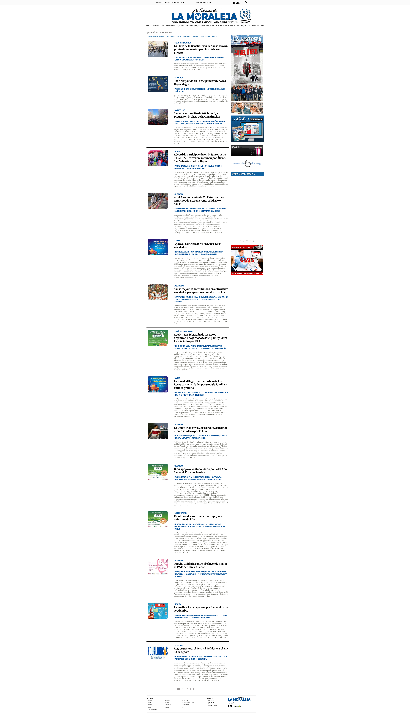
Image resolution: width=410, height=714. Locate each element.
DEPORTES (171, 26)
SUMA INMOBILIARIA (257, 26)
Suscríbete (180, 2)
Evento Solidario (205, 37)
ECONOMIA (167, 708)
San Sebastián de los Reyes (156, 37)
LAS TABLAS (150, 706)
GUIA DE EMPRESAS (152, 26)
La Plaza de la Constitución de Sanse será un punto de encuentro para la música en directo (201, 49)
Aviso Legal (230, 703)
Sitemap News (212, 706)
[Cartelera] (247, 151)
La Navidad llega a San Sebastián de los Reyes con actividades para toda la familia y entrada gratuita (200, 384)
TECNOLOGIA (168, 704)
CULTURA (209, 26)
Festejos (214, 37)
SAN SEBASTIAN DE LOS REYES (172, 706)
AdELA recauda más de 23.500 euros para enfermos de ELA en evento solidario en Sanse (199, 200)
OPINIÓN (167, 702)
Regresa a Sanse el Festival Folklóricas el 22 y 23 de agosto (201, 650)
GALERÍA (215, 26)
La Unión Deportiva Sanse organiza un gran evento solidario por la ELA (200, 429)
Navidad (195, 37)
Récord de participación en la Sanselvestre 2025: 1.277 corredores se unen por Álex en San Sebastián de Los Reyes (200, 157)
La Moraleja (184, 708)
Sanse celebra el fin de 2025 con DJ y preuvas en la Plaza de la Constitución (197, 114)
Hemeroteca (212, 702)
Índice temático (212, 704)
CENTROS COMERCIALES (187, 706)
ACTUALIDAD (164, 26)
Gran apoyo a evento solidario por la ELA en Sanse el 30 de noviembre (200, 470)
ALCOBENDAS (180, 26)
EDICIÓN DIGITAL (245, 26)
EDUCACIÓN (185, 700)
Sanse (179, 37)
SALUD (203, 26)
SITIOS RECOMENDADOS (226, 26)
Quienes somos (170, 2)
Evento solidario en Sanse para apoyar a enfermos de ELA (198, 517)
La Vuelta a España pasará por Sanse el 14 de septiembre (201, 608)
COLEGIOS (197, 26)
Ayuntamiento (171, 37)
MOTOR (236, 26)
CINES (191, 26)
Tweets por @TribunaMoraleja (247, 240)
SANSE (187, 26)
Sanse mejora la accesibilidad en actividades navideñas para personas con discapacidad (201, 290)
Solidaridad (186, 37)
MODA (149, 702)
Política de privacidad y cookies (236, 702)
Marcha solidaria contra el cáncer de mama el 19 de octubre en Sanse (200, 565)
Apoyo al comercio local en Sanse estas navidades (197, 245)
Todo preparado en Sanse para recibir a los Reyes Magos (200, 82)
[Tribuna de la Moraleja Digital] (247, 129)
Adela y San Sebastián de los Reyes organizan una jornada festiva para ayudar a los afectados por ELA (200, 338)
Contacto (159, 2)
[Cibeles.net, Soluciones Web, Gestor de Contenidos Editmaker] (236, 706)
